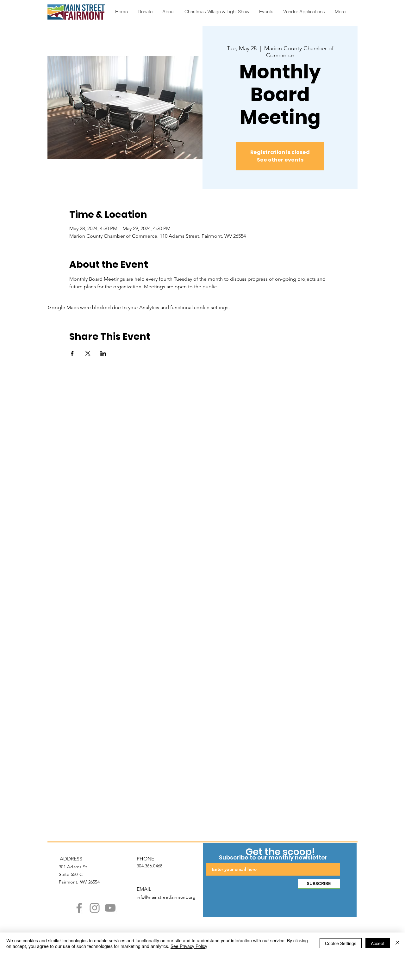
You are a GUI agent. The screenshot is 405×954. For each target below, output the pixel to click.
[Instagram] (94, 907)
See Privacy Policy (189, 946)
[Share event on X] (88, 353)
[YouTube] (110, 907)
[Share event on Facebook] (72, 353)
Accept (377, 943)
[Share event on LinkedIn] (103, 353)
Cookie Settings (340, 943)
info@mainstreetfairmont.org (166, 897)
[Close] (397, 943)
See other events (280, 159)
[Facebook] (79, 907)
